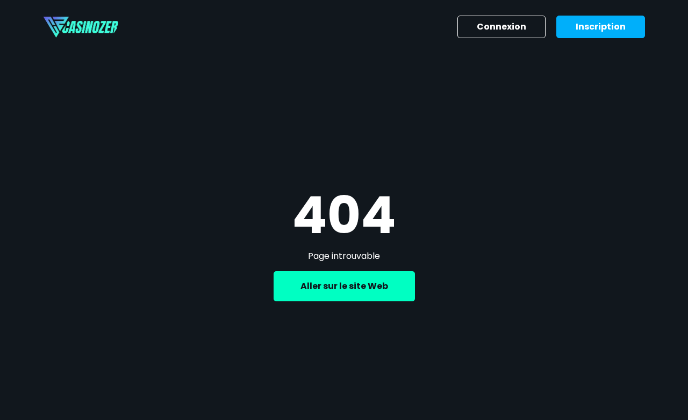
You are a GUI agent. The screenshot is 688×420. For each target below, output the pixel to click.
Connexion (501, 26)
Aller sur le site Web (344, 286)
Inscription (601, 26)
